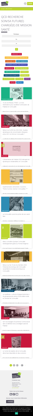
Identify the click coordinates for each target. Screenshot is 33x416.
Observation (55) (9, 68)
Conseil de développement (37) (12, 75)
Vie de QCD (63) (19, 78)
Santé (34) (27, 78)
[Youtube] (17, 394)
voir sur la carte (15, 387)
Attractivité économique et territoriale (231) (16, 57)
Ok (16, 413)
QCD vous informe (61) (9, 78)
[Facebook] (14, 394)
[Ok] (31, 411)
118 (22, 365)
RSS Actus (10, 405)
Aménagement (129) (16, 54)
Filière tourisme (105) (22, 61)
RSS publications (22, 405)
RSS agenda (15, 405)
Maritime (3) (20, 82)
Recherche (25, 3)
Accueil (2, 8)
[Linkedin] (11, 394)
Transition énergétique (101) (12, 71)
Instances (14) (24, 71)
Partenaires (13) (24, 75)
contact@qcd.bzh (15, 386)
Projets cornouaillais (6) (22, 68)
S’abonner (10, 401)
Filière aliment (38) (10, 61)
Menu (30, 3)
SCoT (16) (13, 82)
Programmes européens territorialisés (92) (16, 64)
